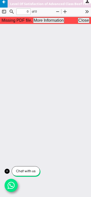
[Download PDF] (87, 2)
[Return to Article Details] (4, 4)
